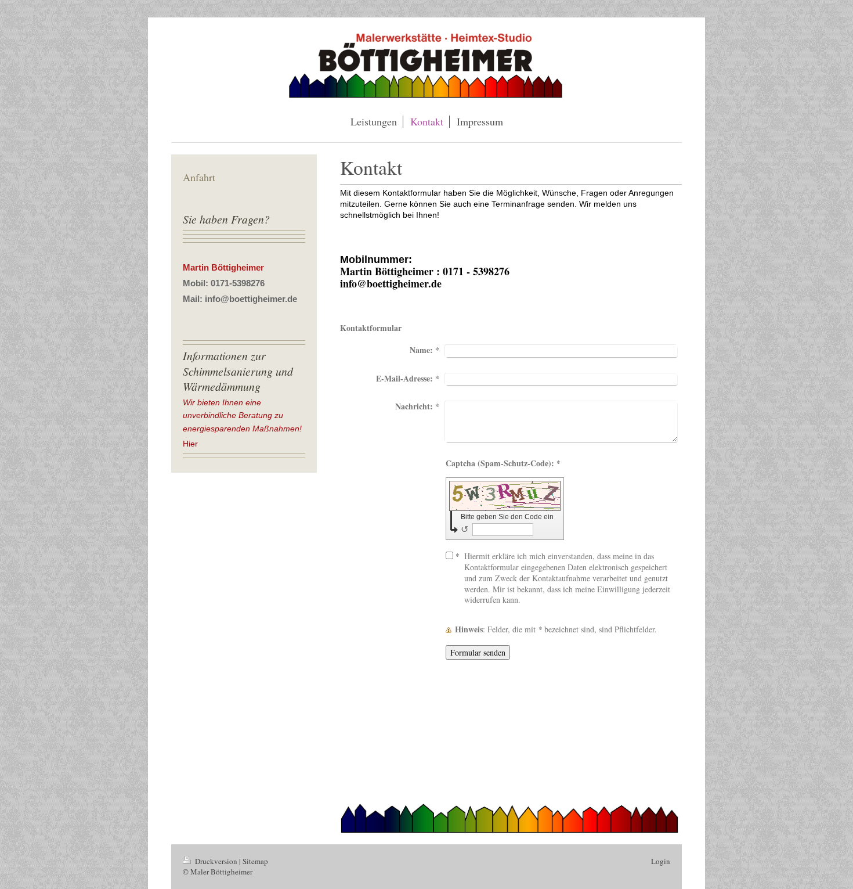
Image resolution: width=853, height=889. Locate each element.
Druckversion (216, 861)
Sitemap (255, 861)
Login (660, 861)
